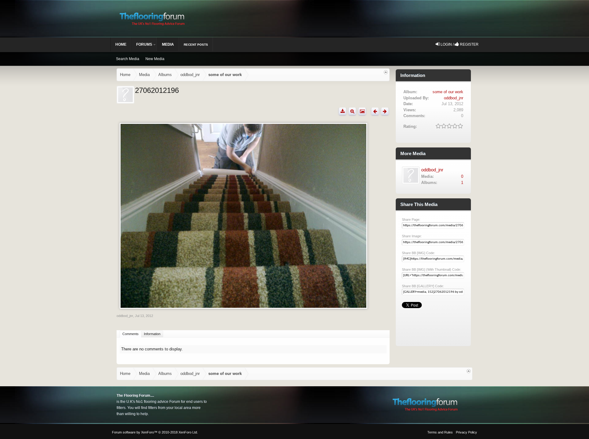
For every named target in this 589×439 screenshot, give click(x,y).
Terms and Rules (440, 432)
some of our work (448, 92)
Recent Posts (196, 44)
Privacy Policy (466, 432)
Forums (144, 44)
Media (168, 44)
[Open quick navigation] (386, 72)
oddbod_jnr (125, 316)
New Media (154, 59)
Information (152, 334)
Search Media (127, 59)
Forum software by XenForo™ (155, 432)
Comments (130, 334)
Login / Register (459, 44)
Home (120, 44)
